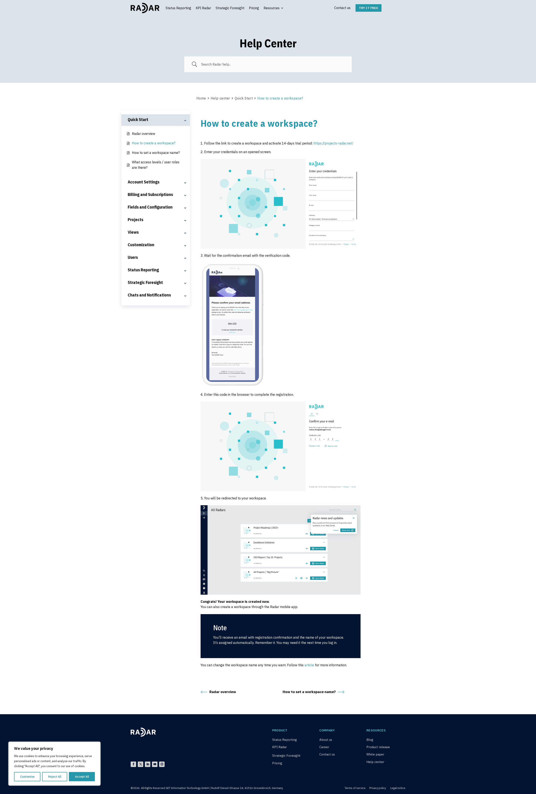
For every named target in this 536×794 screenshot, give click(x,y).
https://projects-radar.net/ (333, 143)
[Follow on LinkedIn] (147, 764)
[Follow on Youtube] (154, 764)
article (309, 665)
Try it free (368, 8)
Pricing (254, 8)
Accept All (82, 777)
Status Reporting (178, 8)
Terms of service (355, 788)
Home (201, 98)
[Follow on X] (140, 764)
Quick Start (244, 98)
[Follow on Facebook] (133, 764)
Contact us (342, 8)
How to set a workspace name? (309, 692)
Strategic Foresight (230, 8)
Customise (27, 777)
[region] (54, 764)
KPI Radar (203, 8)
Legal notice (397, 788)
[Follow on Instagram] (162, 764)
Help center (220, 98)
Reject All (54, 777)
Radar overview (222, 692)
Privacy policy (377, 788)
